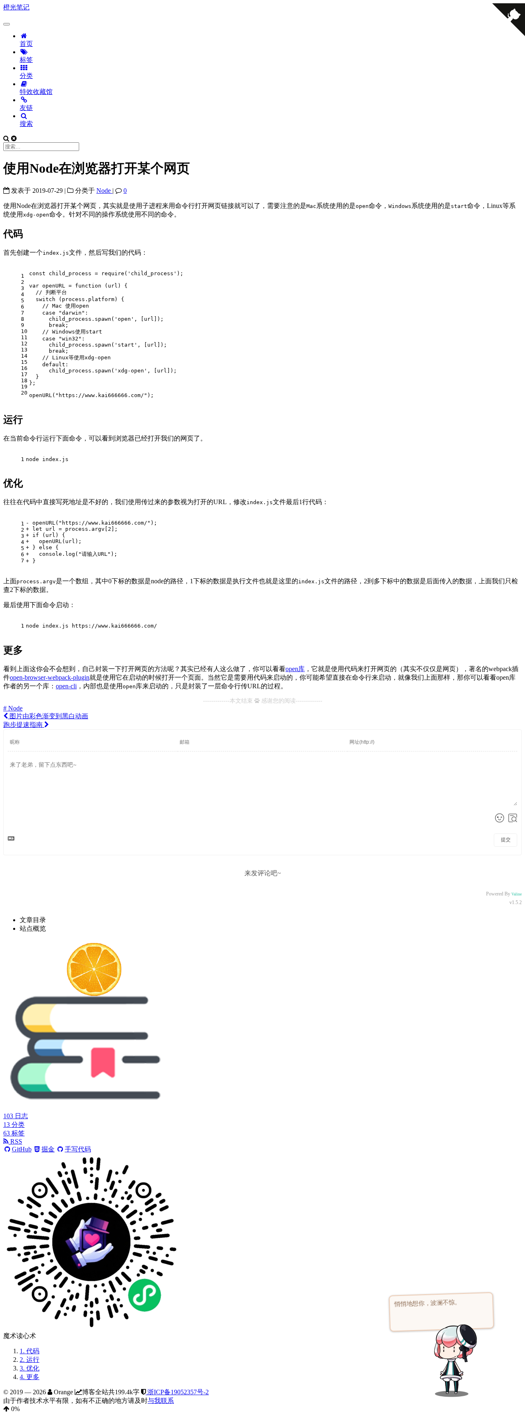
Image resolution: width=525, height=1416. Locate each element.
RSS (15, 1141)
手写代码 (78, 1149)
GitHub (22, 1149)
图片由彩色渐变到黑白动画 (48, 716)
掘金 (48, 1149)
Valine (516, 894)
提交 (506, 840)
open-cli (66, 686)
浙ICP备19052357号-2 (177, 1392)
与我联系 (161, 1400)
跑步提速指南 (23, 724)
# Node (13, 708)
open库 (295, 668)
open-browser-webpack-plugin (49, 677)
